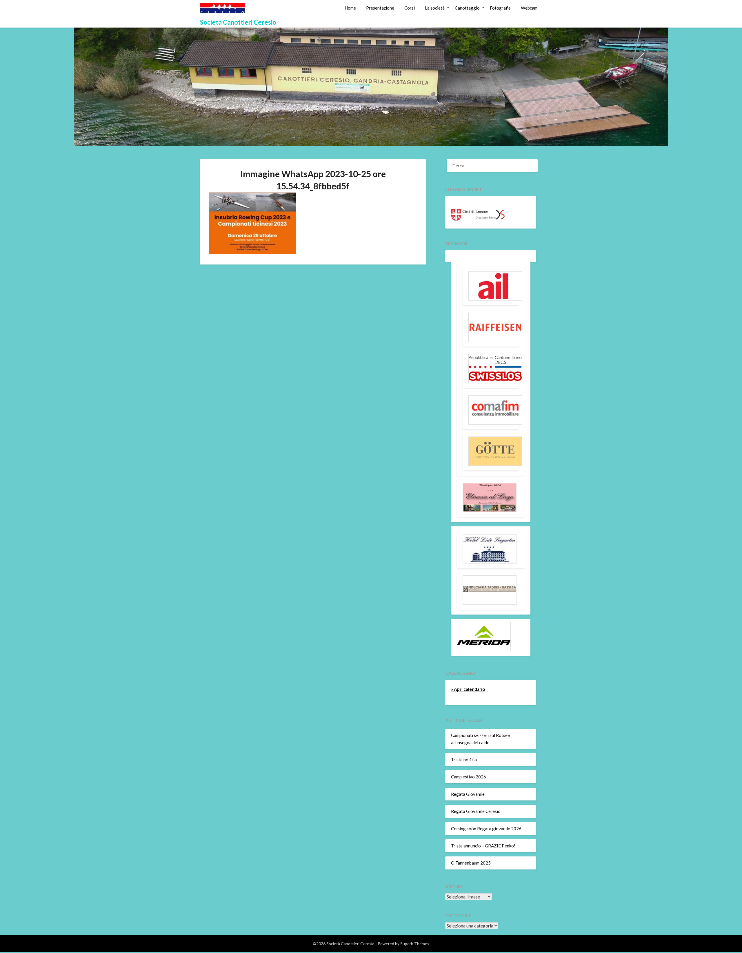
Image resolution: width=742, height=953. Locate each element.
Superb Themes (414, 943)
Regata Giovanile (468, 794)
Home (350, 7)
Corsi (409, 7)
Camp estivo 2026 (468, 776)
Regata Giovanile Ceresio (476, 811)
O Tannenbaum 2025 (471, 862)
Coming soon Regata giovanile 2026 (486, 828)
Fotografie (500, 7)
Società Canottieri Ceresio (238, 22)
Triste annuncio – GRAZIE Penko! (483, 845)
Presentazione (380, 7)
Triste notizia (464, 759)
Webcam (529, 7)
